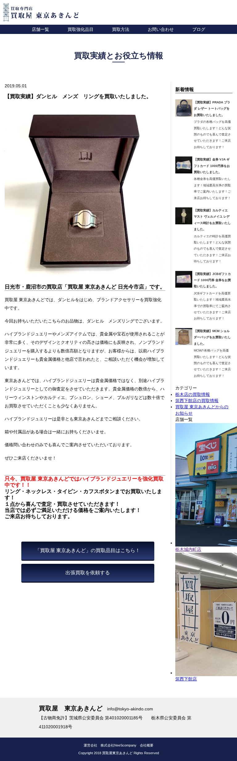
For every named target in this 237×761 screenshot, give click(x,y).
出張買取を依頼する (87, 572)
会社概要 (146, 745)
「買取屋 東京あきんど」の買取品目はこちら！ (87, 550)
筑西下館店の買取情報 (196, 400)
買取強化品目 (81, 29)
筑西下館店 (186, 679)
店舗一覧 (40, 29)
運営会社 (90, 745)
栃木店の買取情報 (192, 394)
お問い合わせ (161, 29)
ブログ (198, 29)
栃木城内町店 (188, 549)
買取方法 (120, 29)
